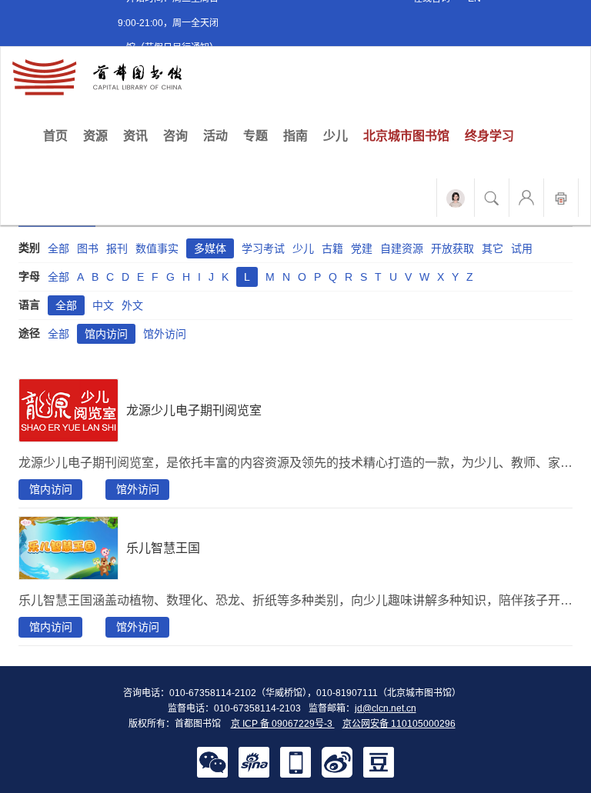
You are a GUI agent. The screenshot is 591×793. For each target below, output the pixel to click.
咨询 (175, 135)
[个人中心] (526, 197)
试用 (522, 248)
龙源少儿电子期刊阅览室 (194, 410)
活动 (215, 135)
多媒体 (210, 248)
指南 (295, 135)
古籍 (332, 248)
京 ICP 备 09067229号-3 (283, 723)
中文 (103, 305)
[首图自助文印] (561, 198)
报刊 (117, 248)
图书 (87, 248)
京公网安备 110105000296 (399, 723)
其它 (492, 248)
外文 (132, 305)
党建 (361, 248)
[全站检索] (491, 198)
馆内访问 (106, 334)
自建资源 (401, 248)
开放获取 (452, 248)
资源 (95, 135)
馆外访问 (164, 334)
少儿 (335, 135)
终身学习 (489, 135)
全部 (58, 248)
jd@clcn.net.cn (385, 708)
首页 (59, 135)
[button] (212, 761)
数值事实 (157, 248)
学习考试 (263, 248)
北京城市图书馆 (406, 135)
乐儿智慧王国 (163, 548)
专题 (255, 135)
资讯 (135, 135)
